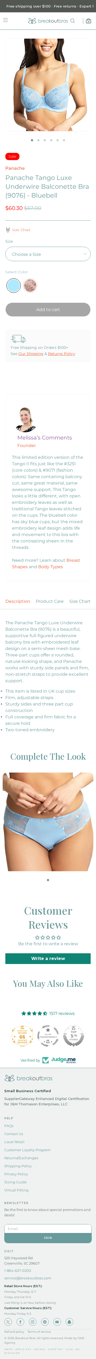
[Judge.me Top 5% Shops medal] (73, 1036)
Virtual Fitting (16, 1190)
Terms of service (39, 1332)
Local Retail (14, 1142)
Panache (15, 168)
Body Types (50, 566)
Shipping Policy (18, 1166)
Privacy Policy (16, 1174)
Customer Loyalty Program (27, 1150)
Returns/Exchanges (21, 1158)
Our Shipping (30, 353)
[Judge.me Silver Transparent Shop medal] (48, 1036)
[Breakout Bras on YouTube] (57, 1322)
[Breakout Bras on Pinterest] (45, 1322)
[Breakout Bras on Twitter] (8, 1322)
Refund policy (14, 1332)
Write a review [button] (48, 958)
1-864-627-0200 (17, 1270)
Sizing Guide (15, 1182)
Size (9, 241)
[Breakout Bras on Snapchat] (69, 1322)
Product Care (50, 601)
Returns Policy (61, 353)
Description (17, 601)
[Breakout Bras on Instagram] (33, 1322)
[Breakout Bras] (48, 21)
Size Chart (80, 601)
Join (48, 1238)
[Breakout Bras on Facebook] (20, 1322)
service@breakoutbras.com (27, 1278)
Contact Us (13, 1134)
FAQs (8, 1126)
